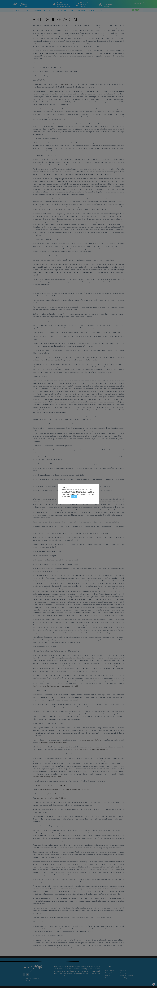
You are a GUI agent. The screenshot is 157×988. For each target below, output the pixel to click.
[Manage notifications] (153, 984)
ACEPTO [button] (74, 496)
